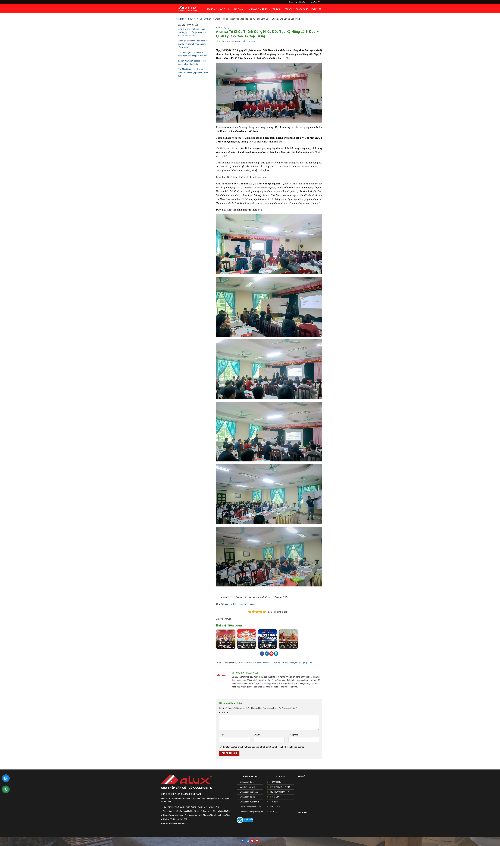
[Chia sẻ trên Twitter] (267, 653)
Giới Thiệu (224, 9)
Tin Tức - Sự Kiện (203, 19)
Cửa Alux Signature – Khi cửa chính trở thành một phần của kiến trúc (193, 72)
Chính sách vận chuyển (249, 802)
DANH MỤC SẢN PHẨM (280, 787)
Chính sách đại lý (247, 782)
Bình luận (224, 712)
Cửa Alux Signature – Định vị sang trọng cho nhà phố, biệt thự (192, 54)
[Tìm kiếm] (320, 9)
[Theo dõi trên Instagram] (248, 841)
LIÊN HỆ (273, 812)
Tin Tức (276, 9)
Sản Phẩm (238, 9)
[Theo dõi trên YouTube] (257, 841)
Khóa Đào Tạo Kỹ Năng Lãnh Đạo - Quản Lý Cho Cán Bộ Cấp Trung (287, 663)
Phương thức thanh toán (250, 807)
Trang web (293, 735)
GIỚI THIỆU (275, 807)
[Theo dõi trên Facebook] (243, 841)
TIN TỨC (274, 802)
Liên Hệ (313, 9)
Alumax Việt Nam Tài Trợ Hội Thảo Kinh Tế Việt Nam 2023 (255, 597)
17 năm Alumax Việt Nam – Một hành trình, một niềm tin (192, 62)
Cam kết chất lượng (248, 787)
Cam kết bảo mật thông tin (251, 812)
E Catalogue (302, 9)
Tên (221, 735)
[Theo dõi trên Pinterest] (252, 841)
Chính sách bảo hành (249, 792)
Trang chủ (180, 19)
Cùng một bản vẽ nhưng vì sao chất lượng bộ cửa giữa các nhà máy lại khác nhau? (192, 32)
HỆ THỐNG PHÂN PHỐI (280, 792)
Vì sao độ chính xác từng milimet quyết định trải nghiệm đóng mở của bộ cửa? (192, 44)
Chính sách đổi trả (247, 797)
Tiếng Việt (313, 2)
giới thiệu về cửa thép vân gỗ (242, 604)
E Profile (289, 9)
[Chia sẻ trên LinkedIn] (276, 653)
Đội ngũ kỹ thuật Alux (245, 41)
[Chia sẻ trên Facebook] (262, 653)
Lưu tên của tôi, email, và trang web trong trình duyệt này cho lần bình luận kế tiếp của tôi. (263, 747)
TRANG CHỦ (275, 782)
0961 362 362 (181, 819)
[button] (297, 2)
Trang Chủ (212, 9)
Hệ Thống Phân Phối (258, 9)
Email (257, 735)
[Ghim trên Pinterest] (271, 653)
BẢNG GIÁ (274, 797)
